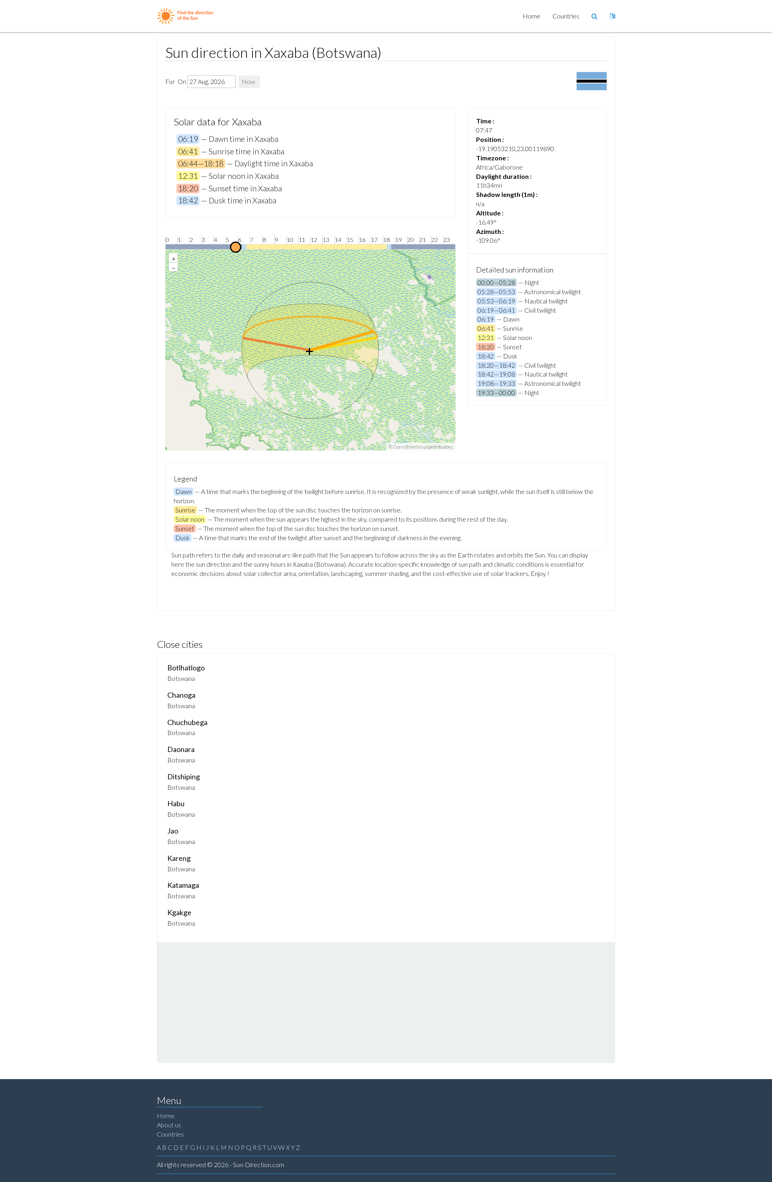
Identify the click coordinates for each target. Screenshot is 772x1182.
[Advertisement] (386, 1002)
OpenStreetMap (409, 447)
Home (531, 16)
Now (248, 81)
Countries (565, 16)
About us (169, 1125)
